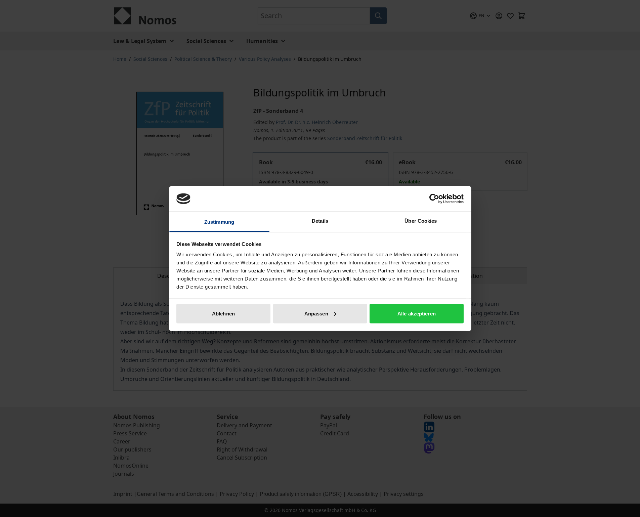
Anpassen (316, 313)
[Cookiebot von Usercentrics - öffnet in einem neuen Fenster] (434, 198)
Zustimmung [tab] (219, 222)
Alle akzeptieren (416, 313)
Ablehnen (223, 313)
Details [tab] (320, 221)
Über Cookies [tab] (420, 221)
